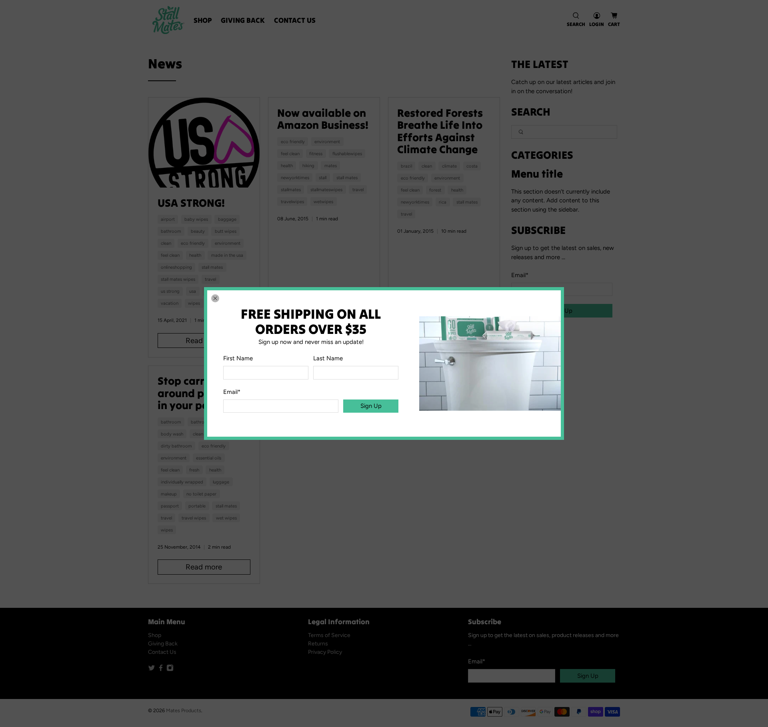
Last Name (328, 358)
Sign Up (371, 405)
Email (231, 391)
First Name (238, 358)
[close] (215, 298)
